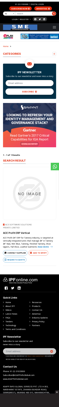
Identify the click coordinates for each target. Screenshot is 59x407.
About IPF (10, 306)
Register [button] (24, 19)
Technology (10, 325)
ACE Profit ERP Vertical (16, 233)
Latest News (11, 314)
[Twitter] (40, 19)
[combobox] (9, 14)
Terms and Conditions (15, 329)
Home (6, 46)
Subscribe (28, 92)
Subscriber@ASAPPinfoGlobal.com (19, 375)
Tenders (9, 321)
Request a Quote (16, 259)
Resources (37, 302)
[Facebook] (35, 19)
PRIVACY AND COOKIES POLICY (36, 356)
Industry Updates (40, 317)
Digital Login (37, 4)
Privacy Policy (38, 321)
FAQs (7, 317)
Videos (8, 310)
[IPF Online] (20, 27)
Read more (43, 247)
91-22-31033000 (21, 4)
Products (36, 306)
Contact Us (37, 310)
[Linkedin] (44, 19)
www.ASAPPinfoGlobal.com (15, 379)
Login (15, 19)
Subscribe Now (19, 9)
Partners (36, 325)
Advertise (42, 9)
